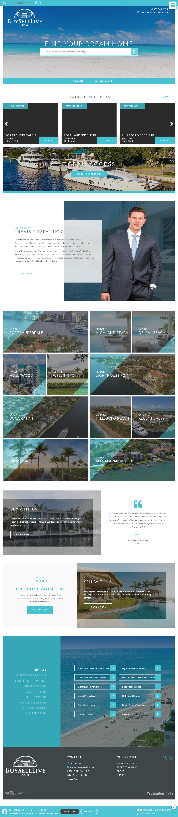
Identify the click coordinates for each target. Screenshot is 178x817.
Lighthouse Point (31, 680)
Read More (26, 273)
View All (168, 97)
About (121, 771)
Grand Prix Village (86, 695)
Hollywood (36, 697)
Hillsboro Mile (85, 714)
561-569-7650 (161, 9)
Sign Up (68, 811)
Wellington (36, 713)
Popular (39, 670)
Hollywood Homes (131, 695)
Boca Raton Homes (87, 705)
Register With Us (127, 767)
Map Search (76, 81)
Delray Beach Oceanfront (134, 705)
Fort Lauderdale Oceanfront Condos (95, 668)
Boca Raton (36, 691)
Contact (122, 775)
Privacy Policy (73, 779)
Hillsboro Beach (32, 686)
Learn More (23, 534)
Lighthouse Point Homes (133, 668)
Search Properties (88, 174)
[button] (134, 51)
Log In (88, 811)
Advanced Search (102, 81)
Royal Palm (127, 714)
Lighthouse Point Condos (90, 686)
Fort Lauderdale (32, 675)
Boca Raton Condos (131, 686)
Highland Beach (33, 702)
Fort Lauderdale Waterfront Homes (139, 677)
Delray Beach (35, 708)
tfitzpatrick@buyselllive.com (154, 12)
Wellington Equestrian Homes (92, 677)
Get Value (39, 610)
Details (48, 140)
